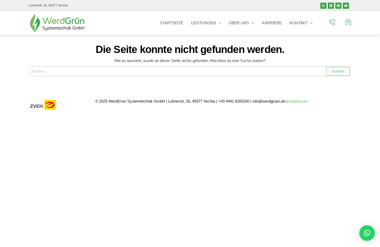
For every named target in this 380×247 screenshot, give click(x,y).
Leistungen (203, 23)
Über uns (239, 23)
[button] (367, 233)
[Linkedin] (331, 6)
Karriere (272, 23)
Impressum (298, 101)
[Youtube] (346, 6)
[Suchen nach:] (190, 71)
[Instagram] (323, 6)
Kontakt (299, 23)
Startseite (171, 23)
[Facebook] (338, 6)
